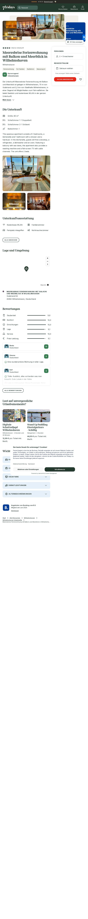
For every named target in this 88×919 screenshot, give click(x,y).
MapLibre (43, 285)
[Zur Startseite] (9, 8)
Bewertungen (48, 1)
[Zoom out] (47, 261)
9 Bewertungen (13, 76)
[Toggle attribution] (48, 285)
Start (4, 518)
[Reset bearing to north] (47, 264)
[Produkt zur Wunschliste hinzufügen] (23, 412)
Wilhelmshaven (29, 518)
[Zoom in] (47, 258)
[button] (7, 100)
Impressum (15, 511)
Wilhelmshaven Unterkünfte (12, 520)
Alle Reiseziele (15, 518)
